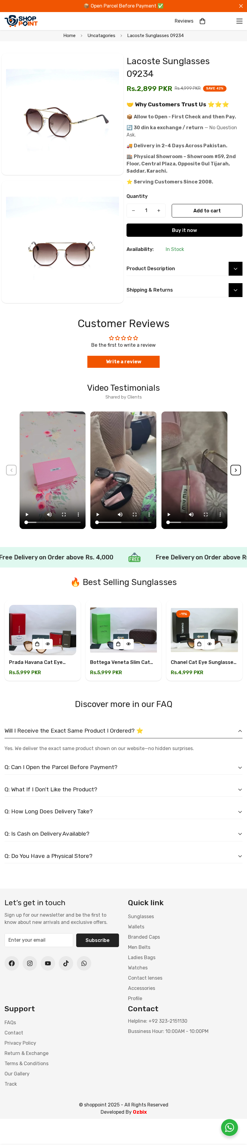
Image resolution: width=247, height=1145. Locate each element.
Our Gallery (17, 1074)
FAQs (10, 1022)
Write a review (123, 361)
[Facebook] (12, 963)
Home (69, 35)
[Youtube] (48, 963)
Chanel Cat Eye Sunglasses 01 (203, 662)
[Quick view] (47, 644)
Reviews (184, 21)
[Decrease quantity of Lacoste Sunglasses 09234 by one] (133, 210)
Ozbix (140, 1112)
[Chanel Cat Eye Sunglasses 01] (204, 630)
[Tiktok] (66, 963)
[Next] (235, 470)
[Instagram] (30, 963)
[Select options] (37, 644)
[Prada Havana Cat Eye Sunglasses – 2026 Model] (42, 630)
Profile (135, 998)
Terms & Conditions (26, 1063)
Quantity (137, 196)
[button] (202, 21)
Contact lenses (145, 978)
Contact (14, 1033)
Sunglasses (141, 916)
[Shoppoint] (21, 21)
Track (11, 1084)
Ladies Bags (141, 957)
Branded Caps (144, 937)
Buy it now (184, 230)
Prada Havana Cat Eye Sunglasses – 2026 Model (39, 662)
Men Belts (139, 947)
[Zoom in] (110, 66)
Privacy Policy (20, 1043)
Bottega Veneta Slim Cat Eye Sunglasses (120, 662)
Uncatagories (101, 35)
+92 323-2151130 (168, 1021)
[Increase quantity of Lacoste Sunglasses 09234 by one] (158, 210)
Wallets (136, 927)
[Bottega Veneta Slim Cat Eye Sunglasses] (123, 630)
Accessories (141, 988)
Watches (138, 968)
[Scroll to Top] (235, 1112)
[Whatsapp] (84, 963)
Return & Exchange (26, 1053)
